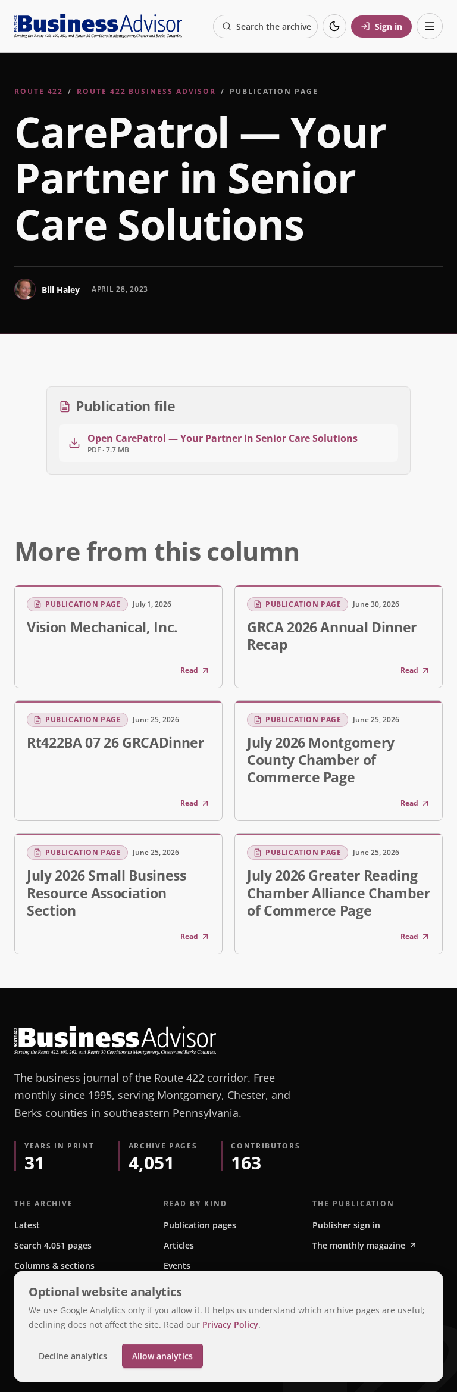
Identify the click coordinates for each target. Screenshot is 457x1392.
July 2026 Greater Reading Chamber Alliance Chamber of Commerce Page (338, 892)
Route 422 (38, 91)
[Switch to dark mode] (334, 26)
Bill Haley (61, 289)
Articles (179, 1245)
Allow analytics (162, 1356)
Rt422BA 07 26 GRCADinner (115, 742)
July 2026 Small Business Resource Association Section (106, 892)
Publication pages (200, 1225)
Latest (27, 1225)
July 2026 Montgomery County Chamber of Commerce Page (321, 759)
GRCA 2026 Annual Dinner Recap (332, 635)
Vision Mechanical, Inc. (102, 626)
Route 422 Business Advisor (146, 91)
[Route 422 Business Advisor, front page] (98, 26)
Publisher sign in (346, 1225)
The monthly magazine (358, 1245)
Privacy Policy (230, 1324)
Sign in (388, 26)
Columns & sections (54, 1265)
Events (177, 1265)
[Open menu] (430, 26)
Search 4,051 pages (53, 1245)
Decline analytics (73, 1356)
